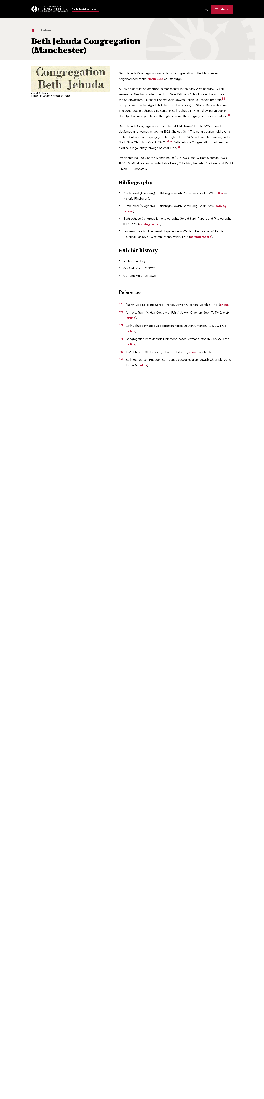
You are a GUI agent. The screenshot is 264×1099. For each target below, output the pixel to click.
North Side (155, 79)
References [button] (130, 292)
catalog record (149, 224)
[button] (222, 9)
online (219, 193)
